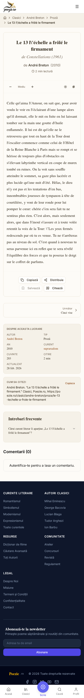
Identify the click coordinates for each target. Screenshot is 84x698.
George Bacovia (55, 507)
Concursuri (51, 551)
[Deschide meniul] (77, 6)
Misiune (8, 587)
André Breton (35, 17)
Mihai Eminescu (54, 501)
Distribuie (56, 280)
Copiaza (70, 383)
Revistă (49, 557)
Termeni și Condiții (15, 594)
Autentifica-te (19, 465)
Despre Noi (10, 581)
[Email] (57, 682)
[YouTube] (49, 682)
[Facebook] (27, 682)
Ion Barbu (50, 527)
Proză (54, 17)
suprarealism (51, 348)
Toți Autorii (10, 557)
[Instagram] (35, 682)
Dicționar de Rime (15, 544)
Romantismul (11, 501)
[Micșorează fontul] (10, 86)
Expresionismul (13, 520)
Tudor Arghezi (53, 520)
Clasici (16, 17)
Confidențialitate (14, 600)
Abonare (42, 652)
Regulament (52, 564)
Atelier (48, 544)
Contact (8, 607)
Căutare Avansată (15, 551)
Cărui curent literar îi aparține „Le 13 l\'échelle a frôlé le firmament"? (36, 431)
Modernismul (11, 514)
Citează (57, 288)
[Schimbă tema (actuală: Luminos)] (65, 86)
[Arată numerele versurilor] (73, 86)
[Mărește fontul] (32, 86)
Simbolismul (11, 507)
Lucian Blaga (53, 514)
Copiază (32, 280)
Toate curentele (13, 527)
